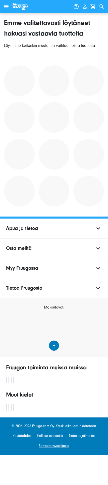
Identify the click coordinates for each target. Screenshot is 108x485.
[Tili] (84, 6)
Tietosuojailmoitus (82, 436)
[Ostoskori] (93, 6)
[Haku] (101, 6)
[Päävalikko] (6, 6)
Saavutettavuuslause (54, 446)
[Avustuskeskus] (76, 6)
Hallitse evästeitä (50, 436)
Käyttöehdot (22, 436)
